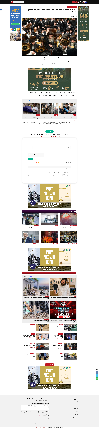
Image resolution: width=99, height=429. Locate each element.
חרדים (53, 2)
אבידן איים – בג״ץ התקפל (34, 245)
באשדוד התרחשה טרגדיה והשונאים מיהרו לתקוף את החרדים (58, 336)
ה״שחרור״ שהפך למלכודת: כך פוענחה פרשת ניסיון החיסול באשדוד (69, 227)
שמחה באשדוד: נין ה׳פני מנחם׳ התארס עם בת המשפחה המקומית (57, 346)
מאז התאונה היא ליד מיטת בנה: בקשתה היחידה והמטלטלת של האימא (50, 227)
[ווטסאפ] (97, 378)
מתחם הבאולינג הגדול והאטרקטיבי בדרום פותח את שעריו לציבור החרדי (63, 321)
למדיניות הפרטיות (39, 415)
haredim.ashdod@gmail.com (42, 400)
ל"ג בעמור (73, 120)
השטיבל (36, 2)
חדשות (58, 2)
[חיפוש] (12, 2)
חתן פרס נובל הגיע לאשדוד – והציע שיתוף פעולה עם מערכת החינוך (29, 355)
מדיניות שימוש (38, 427)
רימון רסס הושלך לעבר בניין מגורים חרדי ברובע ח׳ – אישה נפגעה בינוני (50, 245)
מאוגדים (70, 120)
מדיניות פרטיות (75, 417)
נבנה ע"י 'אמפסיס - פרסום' (33, 423)
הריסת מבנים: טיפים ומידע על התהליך (41, 320)
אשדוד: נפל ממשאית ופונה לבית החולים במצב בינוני (29, 346)
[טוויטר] (97, 375)
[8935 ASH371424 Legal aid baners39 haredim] (49, 207)
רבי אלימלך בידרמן (65, 120)
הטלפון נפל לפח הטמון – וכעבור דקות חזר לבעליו (57, 326)
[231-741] (83, 40)
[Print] (49, 90)
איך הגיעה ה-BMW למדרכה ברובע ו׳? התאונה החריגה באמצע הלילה (56, 355)
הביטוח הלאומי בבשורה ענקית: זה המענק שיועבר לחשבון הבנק (29, 336)
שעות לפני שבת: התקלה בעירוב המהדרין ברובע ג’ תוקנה (29, 326)
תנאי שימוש (76, 414)
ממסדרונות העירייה (45, 2)
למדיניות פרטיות (44, 427)
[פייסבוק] (97, 372)
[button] (1, 9)
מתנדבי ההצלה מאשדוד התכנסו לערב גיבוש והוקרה (69, 245)
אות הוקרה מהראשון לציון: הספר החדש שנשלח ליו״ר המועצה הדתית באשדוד (31, 227)
